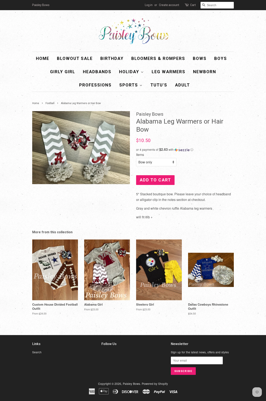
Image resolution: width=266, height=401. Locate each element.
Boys (220, 58)
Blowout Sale (75, 58)
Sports (129, 85)
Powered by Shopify (155, 384)
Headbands (97, 71)
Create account (169, 5)
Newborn (204, 71)
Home (42, 58)
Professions (95, 85)
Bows (200, 58)
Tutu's (158, 85)
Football (50, 103)
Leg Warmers (168, 71)
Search (37, 352)
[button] (185, 149)
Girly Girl (62, 71)
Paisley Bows (131, 384)
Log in (149, 5)
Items (140, 154)
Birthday (112, 58)
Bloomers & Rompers (158, 58)
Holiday (130, 71)
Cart (193, 5)
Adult (182, 85)
